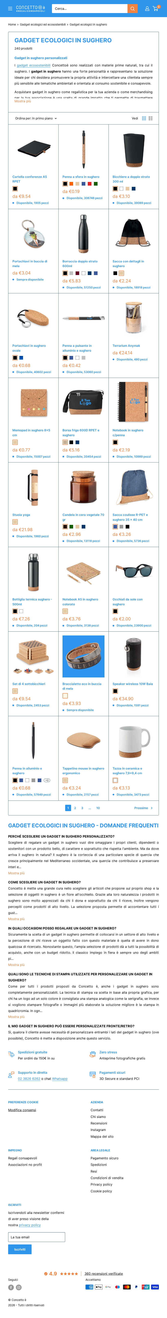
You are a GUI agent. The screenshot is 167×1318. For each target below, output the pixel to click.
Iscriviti (19, 1249)
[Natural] (65, 696)
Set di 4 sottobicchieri (28, 684)
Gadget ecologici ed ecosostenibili (43, 24)
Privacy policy (101, 1184)
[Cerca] (132, 8)
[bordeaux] (77, 273)
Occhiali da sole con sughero (128, 601)
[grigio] (33, 780)
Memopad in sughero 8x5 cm (31, 432)
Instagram (98, 1130)
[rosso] (89, 184)
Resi (94, 1171)
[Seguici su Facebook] (11, 1287)
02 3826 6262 (29, 1079)
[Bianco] (121, 188)
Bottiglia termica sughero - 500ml (32, 601)
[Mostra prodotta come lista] (151, 118)
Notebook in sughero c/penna (128, 432)
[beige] (77, 184)
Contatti (97, 1110)
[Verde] (71, 527)
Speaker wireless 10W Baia (133, 684)
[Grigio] (121, 527)
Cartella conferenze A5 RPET (29, 179)
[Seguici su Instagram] (19, 1287)
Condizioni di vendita (107, 1178)
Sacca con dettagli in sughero (128, 263)
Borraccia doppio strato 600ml (80, 263)
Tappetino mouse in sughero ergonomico (83, 770)
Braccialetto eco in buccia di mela (82, 686)
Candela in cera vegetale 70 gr (83, 517)
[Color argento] (71, 273)
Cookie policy (101, 1191)
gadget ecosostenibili (34, 65)
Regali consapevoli (22, 1158)
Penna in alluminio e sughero (27, 770)
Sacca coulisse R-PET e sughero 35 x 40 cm (130, 517)
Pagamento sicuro (105, 1158)
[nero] (115, 691)
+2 (46, 780)
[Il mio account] (147, 8)
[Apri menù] (10, 8)
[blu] (83, 184)
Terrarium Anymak (126, 346)
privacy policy (30, 1225)
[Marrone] (65, 527)
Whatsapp (60, 1079)
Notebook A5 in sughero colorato (80, 601)
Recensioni (99, 1123)
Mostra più (16, 873)
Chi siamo (98, 1117)
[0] (155, 8)
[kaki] (65, 442)
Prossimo (141, 808)
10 (98, 808)
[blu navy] (133, 188)
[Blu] (96, 273)
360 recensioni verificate (104, 1274)
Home (12, 24)
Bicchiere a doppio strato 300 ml (131, 179)
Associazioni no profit (25, 1165)
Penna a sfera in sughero (81, 177)
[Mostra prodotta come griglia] (144, 118)
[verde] (96, 184)
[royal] (21, 358)
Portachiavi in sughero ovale (29, 348)
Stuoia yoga (21, 515)
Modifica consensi (22, 1110)
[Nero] (15, 188)
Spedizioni (99, 1165)
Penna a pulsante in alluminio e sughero (77, 348)
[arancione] (71, 184)
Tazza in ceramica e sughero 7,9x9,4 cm (127, 770)
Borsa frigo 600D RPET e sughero (81, 432)
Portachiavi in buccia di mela (29, 263)
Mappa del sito (102, 1136)
